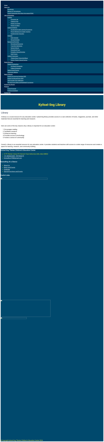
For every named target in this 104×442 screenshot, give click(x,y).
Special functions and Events (13, 171)
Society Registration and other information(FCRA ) (21, 13)
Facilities (10, 17)
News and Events (9, 167)
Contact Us (7, 92)
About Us (7, 7)
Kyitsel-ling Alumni (9, 84)
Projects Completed (13, 90)
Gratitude (7, 169)
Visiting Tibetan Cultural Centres (19, 60)
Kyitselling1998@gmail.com (13, 158)
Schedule (10, 35)
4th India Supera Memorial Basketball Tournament (20, 82)
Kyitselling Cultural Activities (18, 52)
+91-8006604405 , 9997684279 (14, 156)
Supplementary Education (17, 33)
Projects (6, 86)
